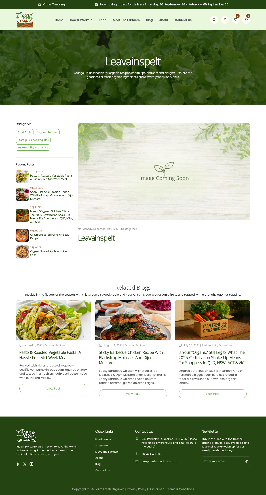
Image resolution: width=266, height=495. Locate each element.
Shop (102, 20)
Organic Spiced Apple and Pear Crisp (49, 253)
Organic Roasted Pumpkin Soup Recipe (49, 236)
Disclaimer (156, 489)
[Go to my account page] (225, 20)
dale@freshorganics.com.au (159, 461)
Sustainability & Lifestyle (33, 147)
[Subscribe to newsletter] (246, 461)
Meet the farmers (126, 20)
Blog (149, 20)
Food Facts (24, 132)
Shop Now (101, 445)
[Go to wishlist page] (236, 20)
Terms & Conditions (180, 489)
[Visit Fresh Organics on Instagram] (31, 464)
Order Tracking (54, 4)
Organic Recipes (47, 132)
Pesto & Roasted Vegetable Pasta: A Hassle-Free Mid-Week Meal (51, 177)
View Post (53, 388)
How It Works (103, 439)
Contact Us (183, 20)
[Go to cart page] (246, 20)
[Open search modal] (214, 20)
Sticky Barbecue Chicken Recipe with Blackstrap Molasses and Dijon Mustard (52, 195)
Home (59, 20)
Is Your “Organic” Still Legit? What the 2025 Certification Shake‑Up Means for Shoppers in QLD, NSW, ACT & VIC (51, 216)
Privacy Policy (136, 489)
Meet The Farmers (107, 451)
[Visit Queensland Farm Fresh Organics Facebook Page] (18, 464)
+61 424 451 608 (152, 454)
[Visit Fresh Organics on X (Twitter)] (24, 464)
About (163, 20)
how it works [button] (80, 20)
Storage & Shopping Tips (33, 140)
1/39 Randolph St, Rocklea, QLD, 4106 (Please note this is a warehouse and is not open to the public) (169, 442)
